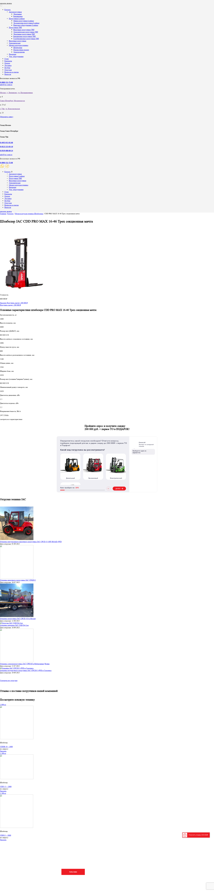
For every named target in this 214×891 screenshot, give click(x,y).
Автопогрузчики (15, 12)
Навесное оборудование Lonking (25, 25)
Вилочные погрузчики (17, 41)
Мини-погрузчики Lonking (23, 21)
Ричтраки (12, 54)
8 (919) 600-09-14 (6, 151)
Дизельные (17, 14)
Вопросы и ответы (11, 72)
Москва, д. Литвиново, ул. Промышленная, (16, 93)
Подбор (7, 68)
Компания (182, 852)
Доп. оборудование (16, 56)
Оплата (7, 63)
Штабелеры (17, 48)
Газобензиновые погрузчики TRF (26, 39)
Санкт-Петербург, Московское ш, (12, 101)
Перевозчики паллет (21, 50)
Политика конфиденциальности (190, 874)
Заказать (3, 303)
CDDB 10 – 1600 (6, 747)
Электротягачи (19, 52)
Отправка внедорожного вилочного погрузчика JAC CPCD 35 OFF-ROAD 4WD (31, 542)
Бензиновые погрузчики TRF (24, 36)
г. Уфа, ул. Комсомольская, (10, 109)
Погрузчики (153, 852)
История (180, 870)
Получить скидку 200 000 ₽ (17, 303)
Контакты (8, 61)
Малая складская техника (18, 45)
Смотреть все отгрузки (8, 680)
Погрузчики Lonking (17, 19)
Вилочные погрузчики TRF (23, 30)
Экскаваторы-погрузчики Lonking (26, 23)
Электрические (15, 43)
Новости (7, 74)
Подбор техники (73, 871)
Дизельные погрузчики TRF (24, 34)
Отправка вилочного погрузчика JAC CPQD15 (18, 580)
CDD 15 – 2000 (5, 786)
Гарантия (92, 870)
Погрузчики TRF (15, 27)
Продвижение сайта (18, 884)
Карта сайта (14, 880)
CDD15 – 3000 (5, 835)
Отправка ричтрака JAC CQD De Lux (14, 625)
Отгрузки (8, 70)
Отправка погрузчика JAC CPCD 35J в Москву (18, 619)
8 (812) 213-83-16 (6, 147)
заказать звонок (6, 3)
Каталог (7, 10)
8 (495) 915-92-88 (6, 143)
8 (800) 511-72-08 (6, 163)
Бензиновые (18, 16)
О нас (6, 59)
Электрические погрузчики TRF (25, 32)
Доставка (7, 65)
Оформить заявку (6, 117)
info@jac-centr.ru (6, 85)
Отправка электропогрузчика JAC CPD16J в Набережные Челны (24, 664)
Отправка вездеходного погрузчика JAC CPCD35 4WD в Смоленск (25, 670)
